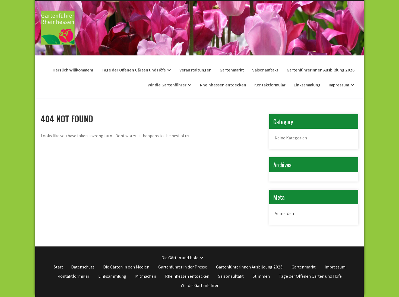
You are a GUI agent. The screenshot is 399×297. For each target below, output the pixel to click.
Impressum (339, 85)
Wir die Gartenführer (167, 85)
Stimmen (261, 276)
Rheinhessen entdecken (223, 85)
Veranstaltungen (195, 70)
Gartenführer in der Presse (182, 267)
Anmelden (284, 213)
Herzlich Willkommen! (73, 70)
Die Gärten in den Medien (126, 267)
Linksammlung (307, 85)
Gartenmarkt (232, 70)
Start (58, 267)
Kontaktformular (270, 85)
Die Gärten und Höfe (180, 258)
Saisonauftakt (265, 70)
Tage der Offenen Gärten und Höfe (134, 70)
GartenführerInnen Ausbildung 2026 (320, 70)
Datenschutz (82, 267)
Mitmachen (145, 276)
